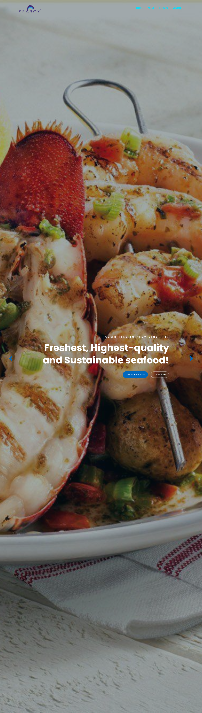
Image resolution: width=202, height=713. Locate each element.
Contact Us (50, 368)
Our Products (29, 368)
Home (139, 7)
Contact (177, 7)
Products (163, 7)
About (151, 7)
